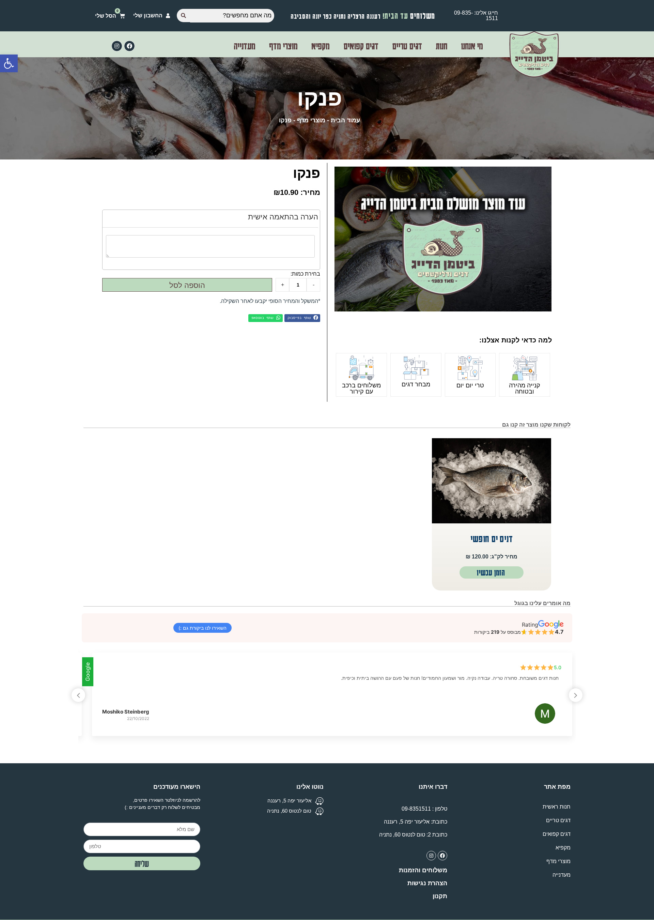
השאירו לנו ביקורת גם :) (202, 628)
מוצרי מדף (283, 46)
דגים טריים (407, 46)
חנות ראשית (557, 807)
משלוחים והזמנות (423, 870)
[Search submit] (183, 15)
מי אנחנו (472, 46)
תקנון (440, 896)
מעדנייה (244, 46)
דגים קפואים (360, 46)
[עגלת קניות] (110, 16)
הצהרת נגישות (427, 883)
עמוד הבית (345, 120)
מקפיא (320, 46)
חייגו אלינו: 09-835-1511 (476, 15)
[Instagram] (116, 46)
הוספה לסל (187, 285)
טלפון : (424, 809)
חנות (441, 46)
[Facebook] (129, 46)
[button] (302, 318)
